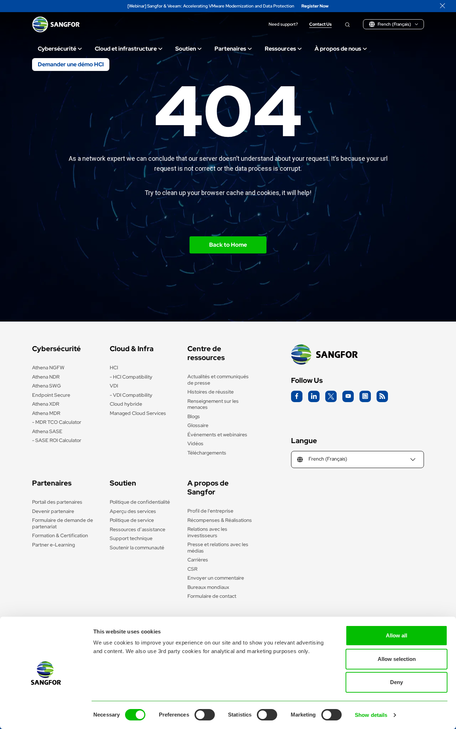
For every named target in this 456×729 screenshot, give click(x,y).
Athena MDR (46, 413)
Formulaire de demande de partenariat (62, 523)
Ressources (280, 48)
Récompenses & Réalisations (219, 520)
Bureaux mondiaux (208, 587)
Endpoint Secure (51, 395)
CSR (192, 569)
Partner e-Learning (53, 544)
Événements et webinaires (217, 434)
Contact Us (320, 24)
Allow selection (397, 659)
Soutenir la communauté (137, 547)
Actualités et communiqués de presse (218, 379)
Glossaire (197, 425)
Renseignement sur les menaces (213, 404)
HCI (114, 367)
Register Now (314, 6)
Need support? (283, 24)
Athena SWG (46, 386)
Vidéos (195, 443)
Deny (396, 682)
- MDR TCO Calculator (56, 422)
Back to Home (228, 244)
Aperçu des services (133, 511)
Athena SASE (47, 431)
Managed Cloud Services (138, 413)
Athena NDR (45, 377)
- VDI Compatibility (131, 395)
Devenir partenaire (53, 511)
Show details (371, 715)
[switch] (205, 714)
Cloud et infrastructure (126, 48)
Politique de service (132, 520)
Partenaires (230, 48)
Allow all (396, 635)
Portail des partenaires (57, 502)
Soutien (185, 48)
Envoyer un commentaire (215, 578)
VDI (114, 386)
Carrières (197, 559)
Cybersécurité (57, 48)
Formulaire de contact (211, 596)
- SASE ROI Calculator (56, 440)
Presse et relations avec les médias (217, 547)
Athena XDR (45, 404)
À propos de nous (338, 48)
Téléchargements (206, 453)
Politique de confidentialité (140, 502)
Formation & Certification (60, 535)
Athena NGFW (48, 367)
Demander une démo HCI (71, 64)
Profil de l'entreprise (210, 511)
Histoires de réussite (210, 392)
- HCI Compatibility (131, 377)
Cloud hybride (126, 404)
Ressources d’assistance (137, 529)
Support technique (131, 538)
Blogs (193, 416)
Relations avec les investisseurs (207, 532)
